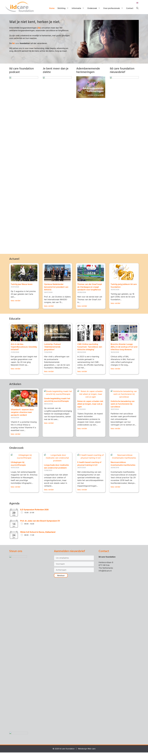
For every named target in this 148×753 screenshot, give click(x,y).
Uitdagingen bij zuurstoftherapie (18, 464)
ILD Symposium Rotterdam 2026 (34, 509)
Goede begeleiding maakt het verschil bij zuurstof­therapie (57, 400)
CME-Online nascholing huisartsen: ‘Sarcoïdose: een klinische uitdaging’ (89, 347)
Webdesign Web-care (87, 749)
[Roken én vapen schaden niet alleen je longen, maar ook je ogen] (90, 397)
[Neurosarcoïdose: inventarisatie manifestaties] (124, 458)
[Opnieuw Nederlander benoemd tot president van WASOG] (57, 280)
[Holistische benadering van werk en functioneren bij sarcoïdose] (124, 397)
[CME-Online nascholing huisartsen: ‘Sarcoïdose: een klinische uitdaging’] (90, 340)
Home (51, 8)
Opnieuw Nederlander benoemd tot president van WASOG (56, 287)
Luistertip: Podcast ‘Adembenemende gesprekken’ (52, 347)
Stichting (61, 8)
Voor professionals (111, 8)
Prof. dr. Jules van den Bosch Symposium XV (40, 520)
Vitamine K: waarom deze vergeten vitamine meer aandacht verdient (22, 412)
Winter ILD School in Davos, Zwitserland (37, 532)
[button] (137, 8)
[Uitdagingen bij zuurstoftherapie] (24, 458)
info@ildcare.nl (105, 571)
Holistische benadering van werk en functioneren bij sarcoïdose (123, 404)
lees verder (15, 300)
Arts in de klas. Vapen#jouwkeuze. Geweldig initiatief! (24, 347)
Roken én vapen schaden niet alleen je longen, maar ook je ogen (90, 404)
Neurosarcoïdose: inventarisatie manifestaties (123, 464)
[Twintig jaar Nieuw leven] (24, 280)
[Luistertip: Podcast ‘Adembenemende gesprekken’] (57, 340)
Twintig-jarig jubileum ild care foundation (124, 286)
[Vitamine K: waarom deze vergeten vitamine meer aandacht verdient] (24, 405)
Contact (129, 8)
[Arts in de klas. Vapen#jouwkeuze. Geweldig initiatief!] (24, 340)
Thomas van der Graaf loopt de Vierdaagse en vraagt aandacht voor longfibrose (89, 287)
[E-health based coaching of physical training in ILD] (90, 458)
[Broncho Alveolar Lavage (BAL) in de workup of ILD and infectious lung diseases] (124, 340)
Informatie (76, 8)
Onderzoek (92, 8)
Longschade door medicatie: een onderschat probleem (56, 466)
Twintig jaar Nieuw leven (21, 284)
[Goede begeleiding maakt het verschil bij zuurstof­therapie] (58, 394)
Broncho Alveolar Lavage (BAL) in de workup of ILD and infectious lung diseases (124, 347)
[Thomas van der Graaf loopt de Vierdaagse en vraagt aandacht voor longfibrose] (90, 280)
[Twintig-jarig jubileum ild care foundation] (124, 280)
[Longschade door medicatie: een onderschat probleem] (57, 460)
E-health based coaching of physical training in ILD (89, 464)
